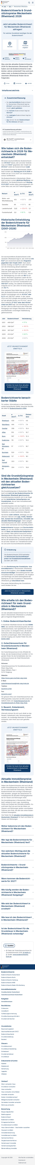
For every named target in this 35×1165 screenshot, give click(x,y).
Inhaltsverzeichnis (10, 90)
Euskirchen (5, 440)
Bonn (3, 436)
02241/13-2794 (6, 689)
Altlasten (4, 1074)
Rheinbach (5, 420)
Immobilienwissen (6, 1001)
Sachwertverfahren (7, 1138)
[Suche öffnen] (29, 3)
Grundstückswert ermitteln (9, 1125)
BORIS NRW (5, 639)
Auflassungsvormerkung (9, 1013)
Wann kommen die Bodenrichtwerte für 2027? (16, 879)
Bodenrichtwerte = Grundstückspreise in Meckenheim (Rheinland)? (14, 867)
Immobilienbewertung (8, 1133)
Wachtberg (5, 424)
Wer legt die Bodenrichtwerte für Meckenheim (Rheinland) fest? (16, 841)
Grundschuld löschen (8, 1019)
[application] (17, 240)
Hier (8, 120)
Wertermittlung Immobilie (9, 1148)
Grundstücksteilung (7, 1037)
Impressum (21, 1160)
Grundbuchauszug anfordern (10, 1016)
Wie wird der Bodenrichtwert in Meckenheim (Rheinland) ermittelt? (15, 906)
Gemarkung (5, 1069)
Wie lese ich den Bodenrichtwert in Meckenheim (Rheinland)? (16, 918)
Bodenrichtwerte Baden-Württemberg (13, 985)
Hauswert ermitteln (7, 1130)
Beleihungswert (6, 1114)
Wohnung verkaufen (7, 1105)
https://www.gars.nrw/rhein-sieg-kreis (14, 678)
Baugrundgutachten (7, 1112)
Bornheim (5, 452)
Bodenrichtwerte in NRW (18, 408)
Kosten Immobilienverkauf (9, 1097)
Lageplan (4, 1071)
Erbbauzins (4, 1008)
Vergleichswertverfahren (9, 1140)
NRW (10, 6)
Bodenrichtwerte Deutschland (10, 975)
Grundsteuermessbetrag (8, 1049)
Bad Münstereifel (5, 446)
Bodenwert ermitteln (7, 1119)
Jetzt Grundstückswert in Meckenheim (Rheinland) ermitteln (17, 592)
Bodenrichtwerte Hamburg (9, 980)
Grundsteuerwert (6, 1046)
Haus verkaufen (6, 1089)
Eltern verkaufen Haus (8, 1084)
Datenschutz (22, 1163)
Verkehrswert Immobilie (8, 1143)
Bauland (3, 1039)
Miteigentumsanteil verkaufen (10, 1100)
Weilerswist (6, 456)
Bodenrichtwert (6, 1117)
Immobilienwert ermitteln (9, 1135)
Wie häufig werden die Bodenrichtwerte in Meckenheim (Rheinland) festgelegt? (15, 892)
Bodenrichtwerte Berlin (8, 977)
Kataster (3, 1063)
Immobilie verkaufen (7, 1094)
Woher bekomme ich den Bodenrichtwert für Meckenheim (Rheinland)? (16, 828)
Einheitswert (5, 1051)
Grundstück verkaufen (8, 1086)
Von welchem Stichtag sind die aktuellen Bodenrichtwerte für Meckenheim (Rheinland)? (15, 853)
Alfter (4, 432)
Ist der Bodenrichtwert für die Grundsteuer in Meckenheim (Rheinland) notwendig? (15, 931)
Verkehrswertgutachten (8, 1146)
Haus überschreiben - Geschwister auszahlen (15, 1127)
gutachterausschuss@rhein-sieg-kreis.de (15, 683)
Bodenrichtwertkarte (7, 1034)
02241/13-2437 (6, 694)
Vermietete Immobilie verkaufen (11, 1102)
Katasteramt (5, 1066)
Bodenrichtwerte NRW (8, 982)
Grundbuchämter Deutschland (10, 992)
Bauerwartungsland (7, 1029)
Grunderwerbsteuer (7, 1054)
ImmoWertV (5, 1011)
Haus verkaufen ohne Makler (10, 1092)
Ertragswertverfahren (8, 1122)
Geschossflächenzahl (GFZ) (10, 1031)
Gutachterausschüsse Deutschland (11, 994)
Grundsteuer (5, 1056)
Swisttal (4, 428)
